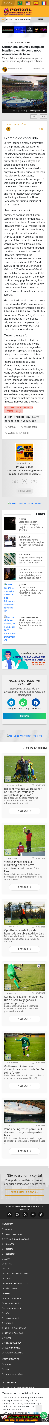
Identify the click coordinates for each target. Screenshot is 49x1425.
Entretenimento (13, 1234)
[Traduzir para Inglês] (28, 3)
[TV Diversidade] (17, 11)
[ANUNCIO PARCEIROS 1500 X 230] (24, 735)
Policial (8, 1249)
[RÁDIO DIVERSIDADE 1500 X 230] (24, 1418)
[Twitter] (34, 481)
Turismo (8, 1323)
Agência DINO (11, 1288)
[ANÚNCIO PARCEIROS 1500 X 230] (24, 29)
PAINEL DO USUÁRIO (14, 1374)
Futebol (11, 427)
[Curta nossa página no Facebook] (9, 1215)
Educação (9, 1244)
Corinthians (30, 427)
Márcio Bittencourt (18, 433)
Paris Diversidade (13, 1353)
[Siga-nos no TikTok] (41, 1215)
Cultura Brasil (12, 1348)
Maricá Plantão (12, 1303)
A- (34, 116)
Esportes (9, 1278)
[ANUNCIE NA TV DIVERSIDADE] (24, 503)
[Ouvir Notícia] (8, 129)
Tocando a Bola (12, 1343)
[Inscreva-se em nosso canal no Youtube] (33, 1215)
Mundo (8, 1229)
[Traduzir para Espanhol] (36, 3)
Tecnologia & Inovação (16, 1239)
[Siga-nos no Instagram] (17, 1215)
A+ (43, 116)
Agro (7, 1259)
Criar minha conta (23, 1192)
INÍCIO (7, 1364)
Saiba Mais (24, 491)
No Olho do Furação (15, 1328)
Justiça (8, 1264)
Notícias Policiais (13, 1333)
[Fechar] (39, 1408)
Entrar (9, 3)
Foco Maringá (11, 1318)
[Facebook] (24, 481)
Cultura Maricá (12, 1308)
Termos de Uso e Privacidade (19, 1387)
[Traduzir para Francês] (44, 3)
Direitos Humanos (14, 1298)
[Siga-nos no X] (25, 1215)
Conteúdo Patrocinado (16, 1273)
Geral (7, 1293)
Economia (9, 1254)
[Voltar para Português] (20, 3)
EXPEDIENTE (10, 1382)
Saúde (7, 1268)
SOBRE (7, 1369)
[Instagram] (15, 481)
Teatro (8, 1338)
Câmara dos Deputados (16, 1283)
